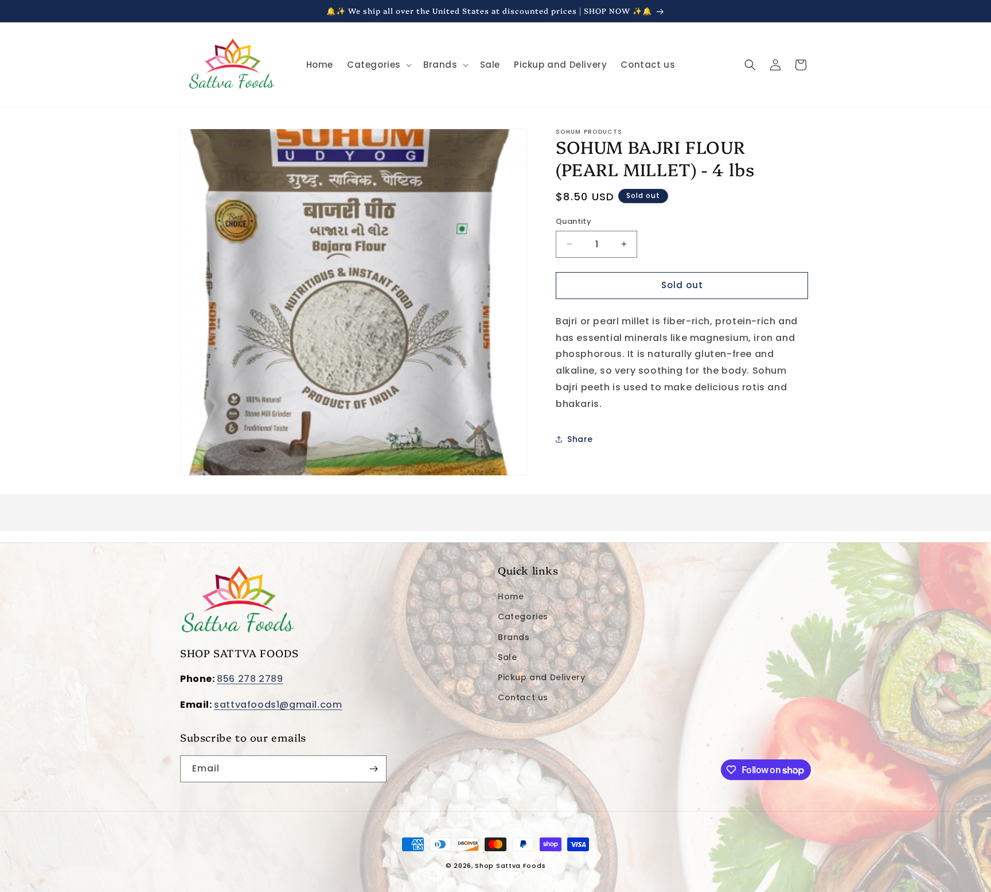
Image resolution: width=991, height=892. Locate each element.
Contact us (523, 697)
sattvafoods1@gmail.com (278, 704)
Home (511, 596)
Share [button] (580, 438)
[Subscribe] (373, 768)
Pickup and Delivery (541, 677)
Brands (514, 636)
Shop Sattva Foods (510, 865)
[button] (378, 64)
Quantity (573, 221)
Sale (507, 656)
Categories (523, 616)
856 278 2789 (250, 678)
